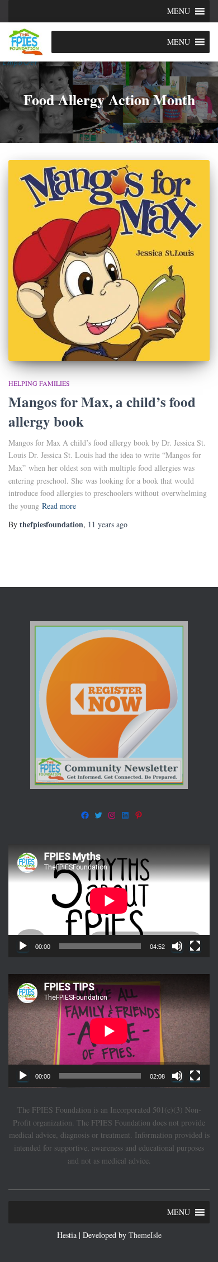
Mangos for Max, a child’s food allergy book (102, 411)
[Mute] (177, 946)
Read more (59, 505)
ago (107, 524)
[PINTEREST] (138, 815)
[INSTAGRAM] (111, 815)
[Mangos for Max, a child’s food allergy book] (109, 260)
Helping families (39, 383)
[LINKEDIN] (125, 815)
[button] (178, 11)
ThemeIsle (145, 1235)
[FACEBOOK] (84, 815)
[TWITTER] (98, 815)
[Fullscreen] (195, 946)
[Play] (23, 946)
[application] (109, 900)
